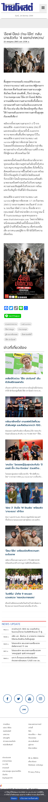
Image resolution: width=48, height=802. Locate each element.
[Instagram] (41, 699)
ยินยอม (14, 798)
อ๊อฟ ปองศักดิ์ (26, 334)
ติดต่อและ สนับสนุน (35, 765)
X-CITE (5, 764)
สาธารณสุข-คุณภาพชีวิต (11, 771)
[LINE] (24, 709)
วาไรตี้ (30, 727)
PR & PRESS (33, 758)
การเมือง (6, 724)
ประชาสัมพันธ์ (33, 741)
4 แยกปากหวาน (11, 324)
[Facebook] (7, 699)
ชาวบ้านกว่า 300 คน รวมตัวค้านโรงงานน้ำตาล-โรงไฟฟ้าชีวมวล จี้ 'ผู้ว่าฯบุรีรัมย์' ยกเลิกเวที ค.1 (27, 630)
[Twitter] (18, 699)
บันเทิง (5, 774)
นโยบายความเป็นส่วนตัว (29, 798)
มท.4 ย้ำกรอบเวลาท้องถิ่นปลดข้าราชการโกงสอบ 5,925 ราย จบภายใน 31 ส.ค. (26, 659)
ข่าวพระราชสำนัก (9, 741)
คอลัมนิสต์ (7, 731)
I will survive (26, 324)
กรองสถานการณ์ (34, 724)
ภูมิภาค (31, 744)
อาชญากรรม (7, 761)
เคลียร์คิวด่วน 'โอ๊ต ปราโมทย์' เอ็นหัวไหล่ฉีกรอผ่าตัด (22, 380)
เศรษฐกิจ (6, 738)
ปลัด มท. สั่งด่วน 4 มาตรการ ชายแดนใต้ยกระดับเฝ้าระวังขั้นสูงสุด (28, 638)
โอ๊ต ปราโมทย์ (10, 339)
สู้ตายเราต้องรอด (11, 334)
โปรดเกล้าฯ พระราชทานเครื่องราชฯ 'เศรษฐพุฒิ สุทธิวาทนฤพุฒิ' (26, 652)
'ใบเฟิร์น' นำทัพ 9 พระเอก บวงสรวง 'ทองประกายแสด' (20, 595)
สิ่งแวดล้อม (32, 748)
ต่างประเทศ (6, 757)
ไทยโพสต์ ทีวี (7, 778)
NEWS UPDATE (11, 624)
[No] (45, 795)
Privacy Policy (34, 772)
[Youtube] (29, 699)
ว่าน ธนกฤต (22, 329)
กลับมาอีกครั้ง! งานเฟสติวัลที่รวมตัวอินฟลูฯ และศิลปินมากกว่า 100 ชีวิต (22, 425)
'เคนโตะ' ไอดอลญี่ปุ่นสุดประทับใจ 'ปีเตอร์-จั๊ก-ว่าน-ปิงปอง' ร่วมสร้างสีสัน (24, 468)
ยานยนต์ (5, 768)
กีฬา (29, 731)
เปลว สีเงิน (7, 727)
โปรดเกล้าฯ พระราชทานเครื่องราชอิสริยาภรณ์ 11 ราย (26, 645)
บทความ (6, 734)
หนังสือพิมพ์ (8, 744)
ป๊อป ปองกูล (9, 329)
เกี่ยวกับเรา (32, 761)
